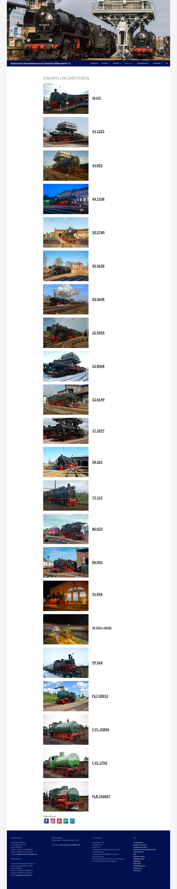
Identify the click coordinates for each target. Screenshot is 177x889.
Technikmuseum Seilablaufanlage (144, 849)
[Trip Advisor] (65, 821)
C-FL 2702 (99, 763)
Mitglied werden (138, 859)
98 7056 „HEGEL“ (102, 627)
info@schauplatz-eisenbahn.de (26, 854)
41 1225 (98, 131)
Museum (104, 63)
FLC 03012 (100, 696)
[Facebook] (46, 821)
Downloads (137, 863)
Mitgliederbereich (139, 866)
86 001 (97, 562)
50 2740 (98, 232)
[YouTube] (59, 821)
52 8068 (98, 366)
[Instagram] (52, 821)
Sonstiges (156, 63)
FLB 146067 (101, 796)
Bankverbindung (139, 856)
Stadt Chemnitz (138, 852)
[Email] (72, 821)
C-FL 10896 (100, 729)
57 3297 (98, 431)
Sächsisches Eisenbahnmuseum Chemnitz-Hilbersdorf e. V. (41, 63)
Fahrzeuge (128, 63)
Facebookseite (138, 842)
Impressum (137, 870)
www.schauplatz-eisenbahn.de (69, 845)
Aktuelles (94, 63)
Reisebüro (136, 845)
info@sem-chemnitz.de (23, 875)
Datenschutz (137, 868)
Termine (116, 63)
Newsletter (137, 861)
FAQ (134, 854)
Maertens (143, 845)
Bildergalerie (142, 63)
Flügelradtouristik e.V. (140, 847)
